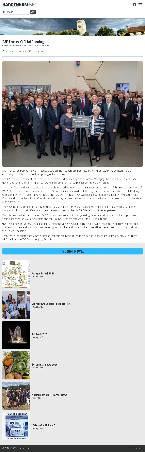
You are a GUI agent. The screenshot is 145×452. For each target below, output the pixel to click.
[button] (140, 5)
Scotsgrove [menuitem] (136, 448)
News (11, 51)
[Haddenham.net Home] (20, 9)
